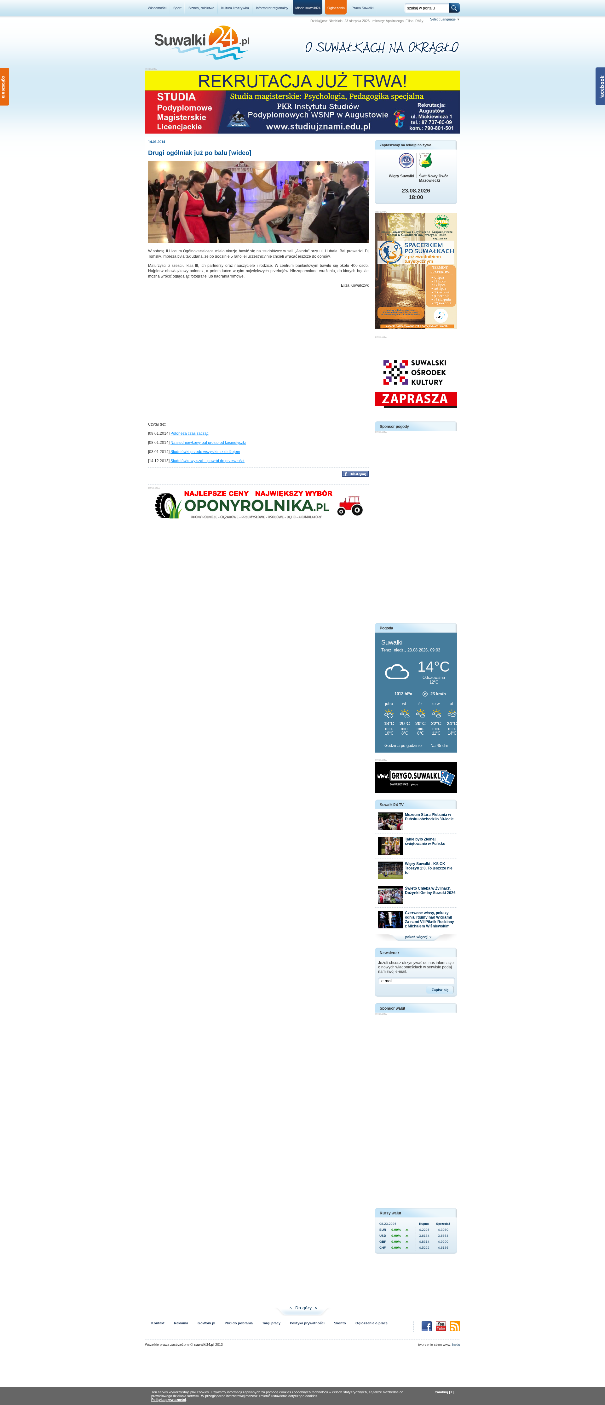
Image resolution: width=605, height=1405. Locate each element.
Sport (177, 8)
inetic (456, 1344)
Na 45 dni (439, 745)
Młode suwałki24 (307, 8)
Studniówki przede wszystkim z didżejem (205, 452)
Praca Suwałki (362, 8)
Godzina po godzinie (403, 745)
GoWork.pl (206, 1323)
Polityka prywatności (307, 1323)
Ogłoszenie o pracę (371, 1323)
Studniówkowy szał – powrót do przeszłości (207, 461)
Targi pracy (271, 1323)
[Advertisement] (416, 528)
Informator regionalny (272, 8)
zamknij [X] (444, 1392)
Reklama (181, 1323)
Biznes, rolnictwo (201, 8)
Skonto (340, 1323)
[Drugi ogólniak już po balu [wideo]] (258, 242)
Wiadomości (157, 8)
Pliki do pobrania (239, 1323)
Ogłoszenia (336, 8)
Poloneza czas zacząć (189, 433)
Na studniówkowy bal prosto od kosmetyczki (208, 442)
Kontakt (157, 1323)
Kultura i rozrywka (235, 8)
